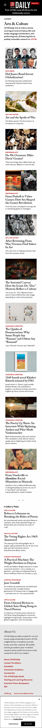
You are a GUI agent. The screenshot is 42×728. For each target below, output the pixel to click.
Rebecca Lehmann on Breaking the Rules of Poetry (21, 515)
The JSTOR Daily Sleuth (14, 676)
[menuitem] (35, 3)
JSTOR (34, 39)
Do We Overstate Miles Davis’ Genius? (19, 157)
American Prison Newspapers (16, 683)
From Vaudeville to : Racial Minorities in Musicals (18, 478)
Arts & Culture (9, 510)
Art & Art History (12, 114)
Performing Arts (11, 152)
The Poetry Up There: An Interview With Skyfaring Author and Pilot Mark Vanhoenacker (20, 428)
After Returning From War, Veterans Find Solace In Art (20, 244)
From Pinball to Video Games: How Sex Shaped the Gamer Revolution (20, 200)
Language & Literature (14, 326)
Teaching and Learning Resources (18, 679)
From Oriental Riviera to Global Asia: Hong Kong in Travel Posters (20, 606)
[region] (21, 712)
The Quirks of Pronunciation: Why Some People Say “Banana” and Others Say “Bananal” (20, 336)
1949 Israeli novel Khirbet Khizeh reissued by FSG (20, 380)
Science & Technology (12, 557)
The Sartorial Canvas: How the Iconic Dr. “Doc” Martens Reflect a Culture (20, 286)
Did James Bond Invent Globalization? (19, 76)
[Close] (39, 699)
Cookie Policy (18, 719)
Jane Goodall (12, 583)
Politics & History (11, 533)
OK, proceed (28, 724)
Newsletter (35, 3)
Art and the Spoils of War (20, 117)
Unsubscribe (9, 673)
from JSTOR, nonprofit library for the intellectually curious (21, 11)
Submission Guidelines (13, 669)
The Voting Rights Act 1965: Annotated (21, 539)
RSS (5, 686)
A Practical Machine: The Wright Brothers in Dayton (20, 562)
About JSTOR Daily (12, 659)
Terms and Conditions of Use (23, 693)
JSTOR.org (7, 693)
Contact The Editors (12, 662)
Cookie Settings (13, 724)
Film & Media (9, 71)
